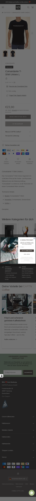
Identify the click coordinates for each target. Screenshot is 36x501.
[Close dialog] (34, 238)
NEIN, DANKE (27, 254)
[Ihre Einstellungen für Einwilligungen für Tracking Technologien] (1, 375)
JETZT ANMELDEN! (27, 250)
